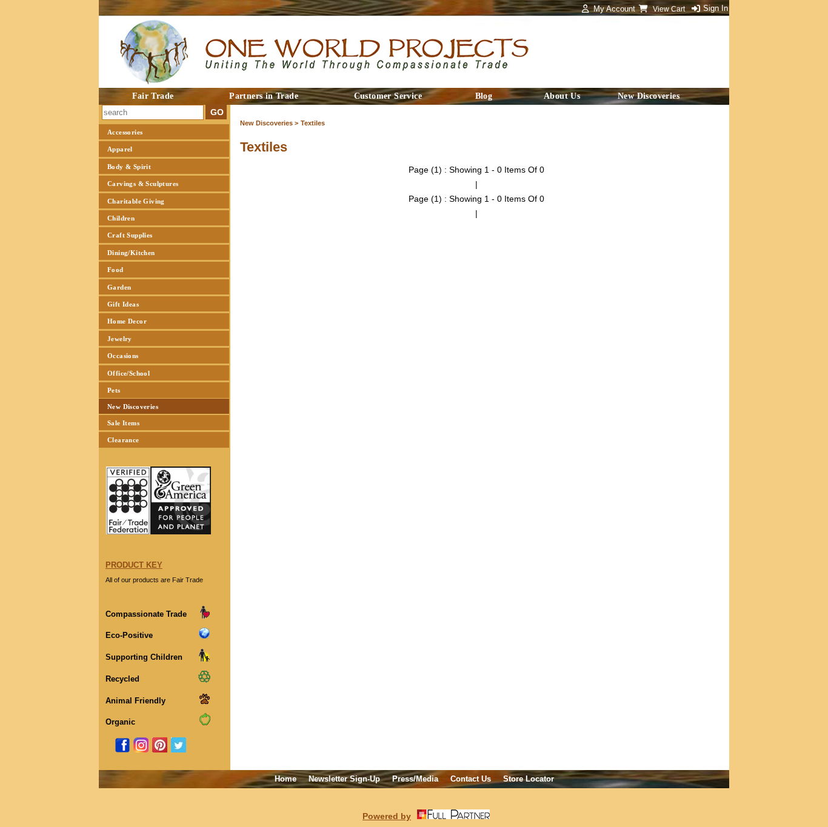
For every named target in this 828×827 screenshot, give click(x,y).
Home (285, 778)
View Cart (670, 9)
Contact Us (470, 778)
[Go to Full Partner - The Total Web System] (453, 816)
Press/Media (415, 778)
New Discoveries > (269, 123)
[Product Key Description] (204, 616)
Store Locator (528, 778)
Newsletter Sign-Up (344, 778)
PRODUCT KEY (133, 565)
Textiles (313, 123)
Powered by (386, 816)
